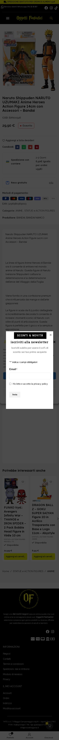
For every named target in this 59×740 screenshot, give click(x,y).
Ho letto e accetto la (30, 383)
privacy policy (41, 383)
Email (13, 369)
